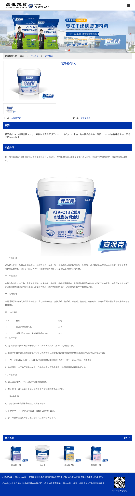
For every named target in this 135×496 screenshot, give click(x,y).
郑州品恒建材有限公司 (32, 483)
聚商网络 (57, 483)
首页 (22, 55)
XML (75, 483)
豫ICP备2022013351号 (95, 483)
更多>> (127, 438)
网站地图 (67, 483)
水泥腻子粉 (16, 118)
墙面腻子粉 (85, 118)
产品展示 (35, 55)
